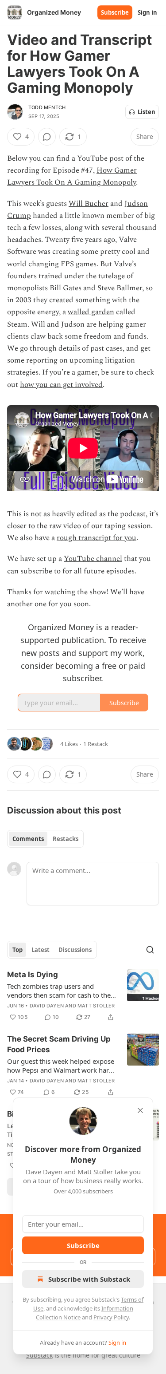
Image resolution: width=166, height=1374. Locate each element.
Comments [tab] (28, 839)
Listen (146, 112)
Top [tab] (17, 950)
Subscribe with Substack (89, 1279)
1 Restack (95, 744)
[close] (140, 1110)
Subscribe (115, 12)
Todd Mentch (47, 107)
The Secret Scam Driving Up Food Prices (59, 1044)
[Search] (150, 950)
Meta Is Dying (32, 974)
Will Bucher (88, 203)
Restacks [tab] (65, 839)
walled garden (91, 312)
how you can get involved (61, 385)
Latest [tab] (40, 950)
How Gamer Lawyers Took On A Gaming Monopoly (72, 176)
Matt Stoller (96, 1006)
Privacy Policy (111, 1317)
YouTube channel (93, 559)
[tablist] (45, 839)
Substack (39, 1355)
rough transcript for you (96, 538)
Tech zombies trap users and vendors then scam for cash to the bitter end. (59, 990)
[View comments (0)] (47, 137)
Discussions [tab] (75, 950)
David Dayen (47, 1006)
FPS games (79, 264)
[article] (83, 996)
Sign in (147, 12)
